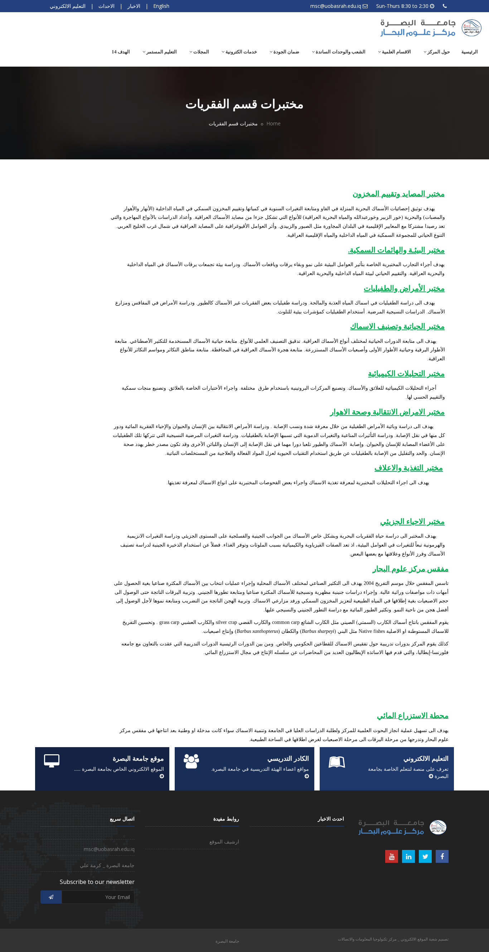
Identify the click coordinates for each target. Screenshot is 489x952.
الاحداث (106, 6)
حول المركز (438, 51)
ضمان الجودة (285, 51)
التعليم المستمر (161, 51)
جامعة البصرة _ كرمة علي (107, 865)
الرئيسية (469, 51)
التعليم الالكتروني (68, 6)
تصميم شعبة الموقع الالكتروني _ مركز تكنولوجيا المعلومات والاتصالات (393, 939)
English (161, 6)
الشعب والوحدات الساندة (340, 51)
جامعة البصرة (227, 941)
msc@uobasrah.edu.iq (335, 6)
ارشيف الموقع (224, 841)
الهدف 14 (121, 51)
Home (273, 123)
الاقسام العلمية (396, 51)
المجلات (200, 51)
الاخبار (133, 6)
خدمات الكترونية (240, 51)
